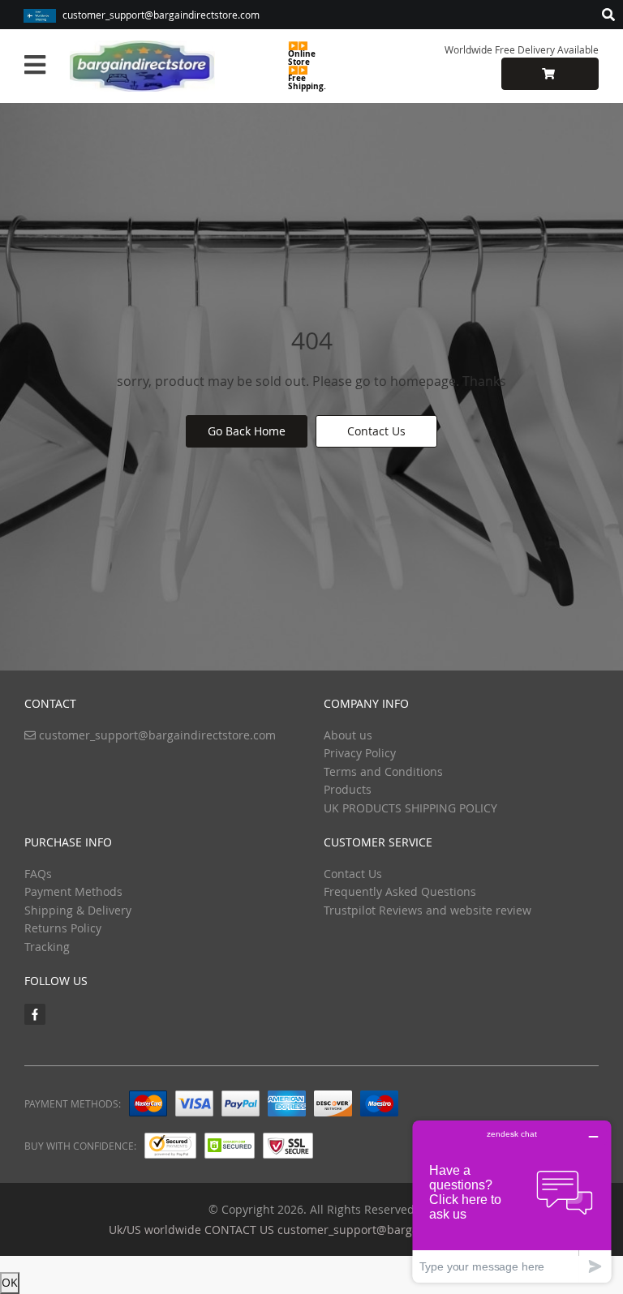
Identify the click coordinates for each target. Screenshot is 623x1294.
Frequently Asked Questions (400, 891)
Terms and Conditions (383, 771)
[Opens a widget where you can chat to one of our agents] (511, 1201)
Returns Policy (62, 928)
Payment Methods (73, 891)
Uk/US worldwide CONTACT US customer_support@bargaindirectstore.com (311, 1229)
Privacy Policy (360, 753)
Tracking (47, 946)
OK (10, 1282)
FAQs (38, 873)
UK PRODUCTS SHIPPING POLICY (410, 808)
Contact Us (376, 431)
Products (348, 789)
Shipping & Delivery (77, 910)
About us (348, 735)
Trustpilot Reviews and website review (427, 910)
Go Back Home (247, 431)
